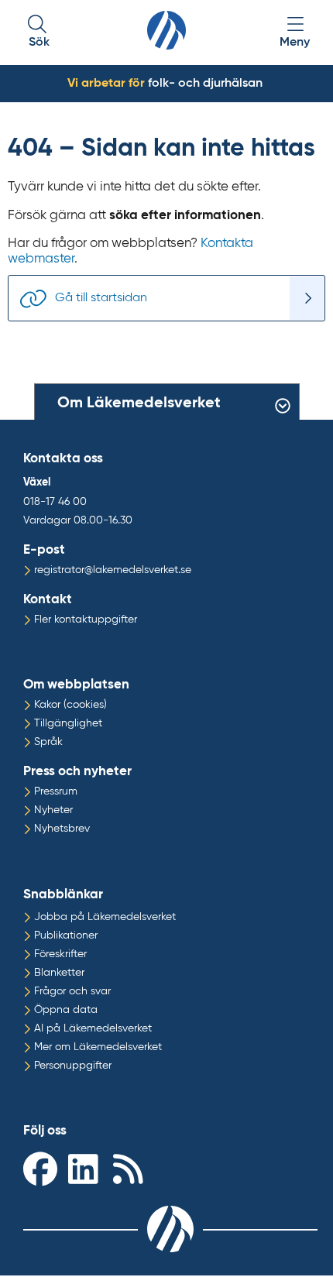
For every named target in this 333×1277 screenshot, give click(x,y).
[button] (38, 32)
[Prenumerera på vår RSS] (131, 1168)
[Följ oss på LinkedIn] (86, 1168)
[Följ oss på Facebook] (41, 1168)
